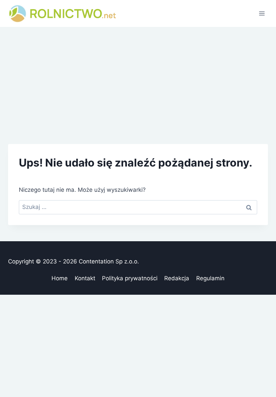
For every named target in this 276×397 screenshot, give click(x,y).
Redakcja (176, 278)
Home (59, 278)
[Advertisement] (138, 77)
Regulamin (210, 278)
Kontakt (85, 278)
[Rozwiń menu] (261, 13)
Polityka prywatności (130, 278)
